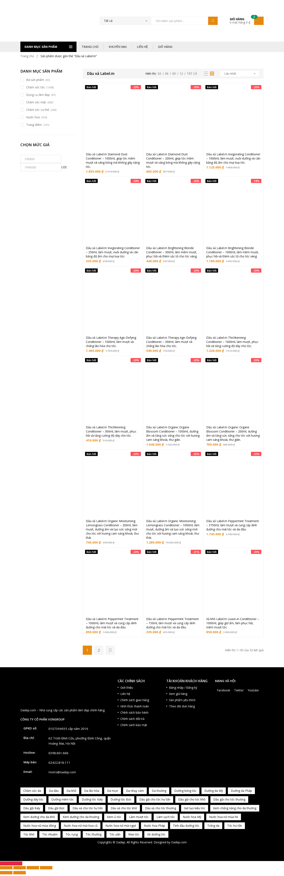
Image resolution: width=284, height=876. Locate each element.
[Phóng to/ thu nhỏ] (6, 867)
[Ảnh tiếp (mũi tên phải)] (19, 872)
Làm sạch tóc (166, 817)
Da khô (71, 791)
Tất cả (192, 73)
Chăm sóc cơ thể (37, 110)
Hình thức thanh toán (134, 706)
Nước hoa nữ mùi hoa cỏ (81, 826)
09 (174, 73)
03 (159, 73)
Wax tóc (133, 834)
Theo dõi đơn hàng (182, 706)
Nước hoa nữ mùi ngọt (120, 826)
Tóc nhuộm (50, 834)
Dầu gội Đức (56, 808)
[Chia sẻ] (33, 867)
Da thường (159, 791)
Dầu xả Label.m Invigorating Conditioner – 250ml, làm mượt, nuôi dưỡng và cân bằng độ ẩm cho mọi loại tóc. (113, 252)
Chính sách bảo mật (133, 725)
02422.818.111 (59, 762)
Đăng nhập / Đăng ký (183, 687)
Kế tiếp (110, 650)
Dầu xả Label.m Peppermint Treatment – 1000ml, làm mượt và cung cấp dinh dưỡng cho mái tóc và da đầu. (112, 623)
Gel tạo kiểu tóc (194, 808)
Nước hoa (33, 117)
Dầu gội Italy (31, 808)
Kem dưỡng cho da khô (39, 817)
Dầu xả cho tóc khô (124, 808)
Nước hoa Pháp (154, 826)
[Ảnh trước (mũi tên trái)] (6, 872)
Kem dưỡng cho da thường (81, 817)
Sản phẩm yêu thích (182, 700)
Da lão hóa (91, 791)
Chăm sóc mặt (36, 102)
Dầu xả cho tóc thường (160, 808)
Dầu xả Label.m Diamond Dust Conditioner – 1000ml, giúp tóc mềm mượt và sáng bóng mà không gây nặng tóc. (113, 160)
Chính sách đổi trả (132, 719)
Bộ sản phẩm (35, 80)
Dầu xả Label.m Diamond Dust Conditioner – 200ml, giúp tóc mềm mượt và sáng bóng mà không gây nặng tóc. (173, 160)
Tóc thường (93, 834)
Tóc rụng (71, 834)
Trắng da (213, 826)
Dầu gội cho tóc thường (229, 799)
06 (166, 73)
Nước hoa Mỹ (192, 817)
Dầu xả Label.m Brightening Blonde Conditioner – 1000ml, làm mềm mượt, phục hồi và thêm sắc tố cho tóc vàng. (232, 252)
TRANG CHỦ (90, 47)
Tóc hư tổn (234, 826)
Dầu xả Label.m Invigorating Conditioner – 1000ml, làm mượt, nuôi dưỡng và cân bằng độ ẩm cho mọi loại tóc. (233, 158)
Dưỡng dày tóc (33, 799)
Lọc (64, 167)
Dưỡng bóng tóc (185, 791)
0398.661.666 (58, 753)
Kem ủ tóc (114, 817)
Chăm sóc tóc (35, 87)
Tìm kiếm (213, 21)
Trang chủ (27, 56)
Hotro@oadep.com (62, 772)
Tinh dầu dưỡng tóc (186, 826)
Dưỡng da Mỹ (213, 791)
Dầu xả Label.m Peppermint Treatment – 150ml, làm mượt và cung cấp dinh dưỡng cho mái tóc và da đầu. (172, 623)
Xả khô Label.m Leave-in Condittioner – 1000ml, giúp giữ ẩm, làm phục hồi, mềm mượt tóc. (232, 623)
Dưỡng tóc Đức (121, 799)
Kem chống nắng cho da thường (234, 808)
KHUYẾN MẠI (118, 47)
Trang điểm (34, 125)
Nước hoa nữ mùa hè (223, 817)
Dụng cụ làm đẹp (38, 95)
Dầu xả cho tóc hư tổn (88, 808)
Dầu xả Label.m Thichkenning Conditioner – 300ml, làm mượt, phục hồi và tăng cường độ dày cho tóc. (111, 431)
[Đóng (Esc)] (46, 867)
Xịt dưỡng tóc (156, 834)
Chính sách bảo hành (134, 712)
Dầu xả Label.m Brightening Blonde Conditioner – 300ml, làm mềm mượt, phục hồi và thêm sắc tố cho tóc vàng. (171, 252)
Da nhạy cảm (135, 791)
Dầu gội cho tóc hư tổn (154, 799)
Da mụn (112, 791)
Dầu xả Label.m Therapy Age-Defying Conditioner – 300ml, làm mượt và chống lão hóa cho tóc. (171, 342)
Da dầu (54, 791)
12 (181, 73)
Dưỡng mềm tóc (62, 799)
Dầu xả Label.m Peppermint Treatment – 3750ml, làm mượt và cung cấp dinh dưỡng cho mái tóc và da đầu (232, 525)
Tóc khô (28, 834)
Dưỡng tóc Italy (92, 799)
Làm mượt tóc (139, 817)
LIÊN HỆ (142, 47)
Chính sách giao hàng (134, 700)
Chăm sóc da (32, 791)
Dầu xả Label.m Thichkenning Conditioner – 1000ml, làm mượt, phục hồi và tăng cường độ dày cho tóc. (232, 342)
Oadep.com (179, 842)
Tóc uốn (114, 834)
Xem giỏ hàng (178, 694)
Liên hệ (125, 694)
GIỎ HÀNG (165, 47)
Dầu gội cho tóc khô (191, 799)
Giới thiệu (126, 687)
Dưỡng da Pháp (241, 791)
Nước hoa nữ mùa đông (39, 826)
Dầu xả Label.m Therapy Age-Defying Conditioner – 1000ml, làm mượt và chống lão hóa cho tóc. (111, 342)
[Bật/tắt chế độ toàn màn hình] (19, 867)
